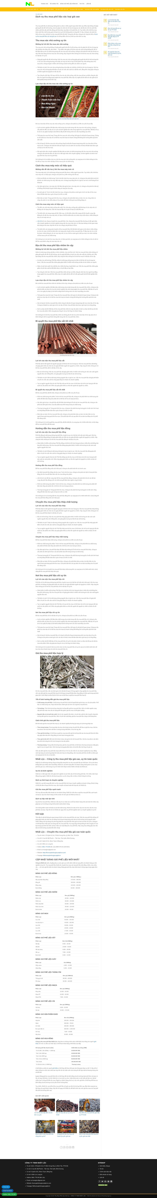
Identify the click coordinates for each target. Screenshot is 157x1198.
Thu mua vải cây (120, 9)
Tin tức (81, 3)
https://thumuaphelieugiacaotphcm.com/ (54, 852)
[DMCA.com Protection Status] (103, 1185)
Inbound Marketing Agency (104, 1195)
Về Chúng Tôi (54, 3)
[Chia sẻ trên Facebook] (61, 1147)
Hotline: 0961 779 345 (9, 1194)
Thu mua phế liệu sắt (106, 9)
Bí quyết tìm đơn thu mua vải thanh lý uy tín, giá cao (114, 53)
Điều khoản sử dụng (106, 1174)
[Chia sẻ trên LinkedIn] (73, 1147)
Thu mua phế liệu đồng (47, 9)
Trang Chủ (44, 3)
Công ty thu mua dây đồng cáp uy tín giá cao (67, 118)
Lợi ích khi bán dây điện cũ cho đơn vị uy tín (114, 21)
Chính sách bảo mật (105, 1171)
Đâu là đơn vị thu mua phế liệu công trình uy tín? (114, 45)
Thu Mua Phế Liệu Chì (61, 9)
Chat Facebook (7, 1190)
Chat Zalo (6, 1187)
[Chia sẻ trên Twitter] (64, 1147)
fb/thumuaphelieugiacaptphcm (52, 855)
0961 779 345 (46, 847)
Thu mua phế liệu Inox (76, 9)
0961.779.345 (123, 4)
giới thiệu (55, 1068)
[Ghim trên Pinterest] (70, 1147)
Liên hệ (88, 3)
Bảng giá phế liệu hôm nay (69, 3)
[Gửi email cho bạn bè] (67, 1147)
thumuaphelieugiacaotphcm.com (41, 1183)
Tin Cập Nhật (39, 14)
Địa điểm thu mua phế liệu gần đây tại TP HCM (114, 36)
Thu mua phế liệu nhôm (92, 9)
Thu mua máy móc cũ (32, 9)
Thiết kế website (91, 1195)
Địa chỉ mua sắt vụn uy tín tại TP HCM (114, 29)
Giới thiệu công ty (105, 1166)
